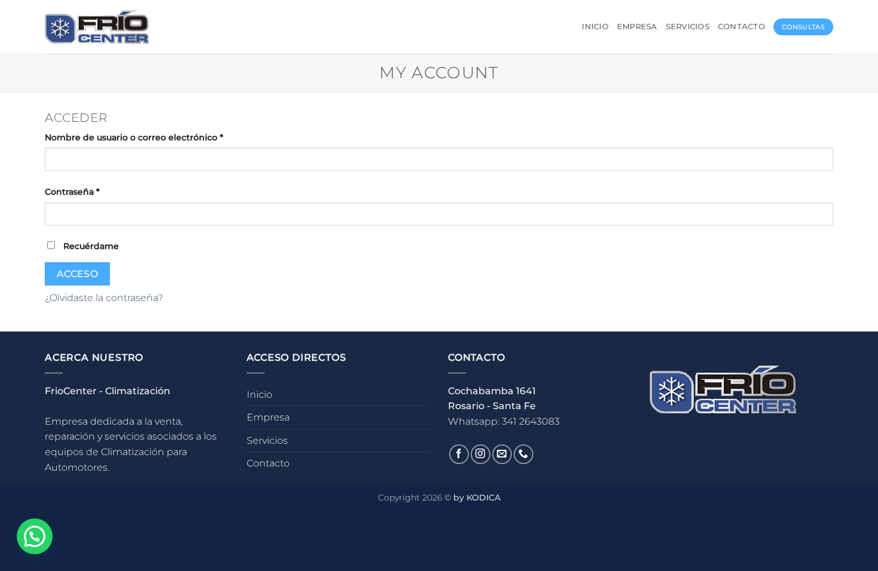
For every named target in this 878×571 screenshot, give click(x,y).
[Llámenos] (523, 454)
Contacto (741, 26)
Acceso (78, 274)
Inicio (595, 26)
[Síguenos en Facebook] (459, 454)
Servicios (688, 26)
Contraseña (96, 191)
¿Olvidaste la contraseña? (104, 297)
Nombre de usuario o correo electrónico (158, 137)
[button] (35, 536)
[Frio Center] (97, 27)
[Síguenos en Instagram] (480, 454)
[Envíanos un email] (502, 454)
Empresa (637, 26)
